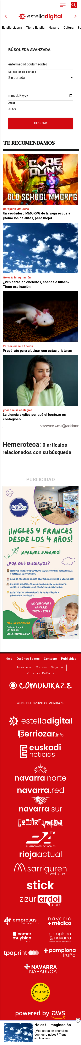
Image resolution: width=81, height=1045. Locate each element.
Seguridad (57, 667)
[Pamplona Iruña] (59, 952)
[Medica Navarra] (59, 921)
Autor (11, 102)
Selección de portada (22, 71)
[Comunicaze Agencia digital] (40, 685)
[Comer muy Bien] (21, 936)
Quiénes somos (28, 659)
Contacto (50, 659)
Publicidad (68, 659)
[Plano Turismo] (59, 936)
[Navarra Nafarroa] (40, 968)
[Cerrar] (78, 1020)
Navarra (54, 27)
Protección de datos (40, 673)
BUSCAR (40, 123)
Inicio (8, 659)
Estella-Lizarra (12, 27)
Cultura (69, 27)
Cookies (41, 667)
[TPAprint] (21, 952)
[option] (40, 16)
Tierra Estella (35, 27)
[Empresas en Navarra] (21, 921)
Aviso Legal (24, 667)
